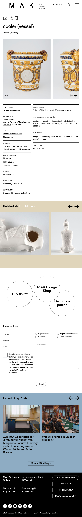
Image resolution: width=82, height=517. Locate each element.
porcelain (7, 146)
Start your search (64, 477)
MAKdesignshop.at (64, 495)
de (53, 4)
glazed (6, 149)
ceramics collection (11, 110)
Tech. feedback (66, 337)
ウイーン (7, 124)
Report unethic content (69, 333)
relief (26, 146)
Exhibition (26, 206)
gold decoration (23, 149)
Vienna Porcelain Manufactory (16, 122)
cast (14, 146)
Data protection (24, 513)
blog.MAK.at (64, 489)
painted (13, 149)
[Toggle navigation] (77, 5)
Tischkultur (8, 137)
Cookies (55, 513)
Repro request (43, 333)
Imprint (35, 513)
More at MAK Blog (40, 463)
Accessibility (45, 513)
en (57, 4)
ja (61, 4)
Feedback (42, 337)
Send (41, 384)
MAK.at (64, 483)
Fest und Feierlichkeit (12, 133)
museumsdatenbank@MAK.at (31, 479)
